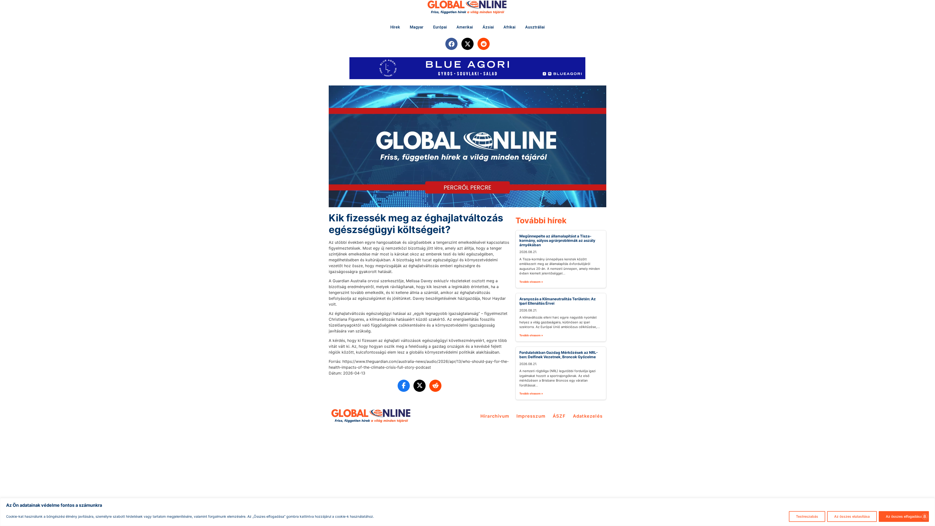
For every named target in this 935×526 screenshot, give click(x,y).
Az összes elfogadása (904, 516)
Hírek (395, 27)
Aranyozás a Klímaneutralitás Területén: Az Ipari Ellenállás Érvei (557, 301)
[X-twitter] (467, 44)
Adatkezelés (588, 416)
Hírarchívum (494, 416)
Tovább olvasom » (531, 281)
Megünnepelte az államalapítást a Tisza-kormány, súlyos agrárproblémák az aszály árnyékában (557, 240)
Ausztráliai (535, 27)
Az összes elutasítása (852, 516)
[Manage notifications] (925, 516)
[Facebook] (451, 44)
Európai (440, 27)
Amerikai (465, 27)
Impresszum (530, 416)
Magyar (416, 27)
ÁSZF (559, 416)
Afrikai (509, 27)
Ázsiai (488, 27)
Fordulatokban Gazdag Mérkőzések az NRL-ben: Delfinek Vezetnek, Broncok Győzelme (558, 354)
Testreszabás (807, 516)
